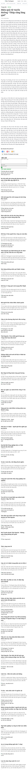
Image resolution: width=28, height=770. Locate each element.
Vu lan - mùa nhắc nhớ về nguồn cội (11, 690)
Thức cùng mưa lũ (6, 546)
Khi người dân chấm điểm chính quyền (12, 302)
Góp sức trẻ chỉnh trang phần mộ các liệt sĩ (13, 563)
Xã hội (9, 7)
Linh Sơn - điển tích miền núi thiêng (11, 674)
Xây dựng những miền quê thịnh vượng (12, 269)
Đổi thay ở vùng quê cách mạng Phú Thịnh (13, 286)
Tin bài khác (6, 169)
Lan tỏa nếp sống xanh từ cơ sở (10, 761)
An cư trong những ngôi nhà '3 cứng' (12, 744)
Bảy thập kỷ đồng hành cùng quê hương (12, 373)
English (19, 1)
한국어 (25, 1)
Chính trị (19, 3)
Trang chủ (3, 7)
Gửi (1, 167)
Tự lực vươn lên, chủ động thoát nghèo (12, 462)
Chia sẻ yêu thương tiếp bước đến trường (13, 319)
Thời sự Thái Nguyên (11, 3)
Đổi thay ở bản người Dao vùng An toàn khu (14, 234)
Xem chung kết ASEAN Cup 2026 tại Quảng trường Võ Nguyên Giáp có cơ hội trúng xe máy (13, 618)
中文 (22, 1)
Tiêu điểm (3, 3)
